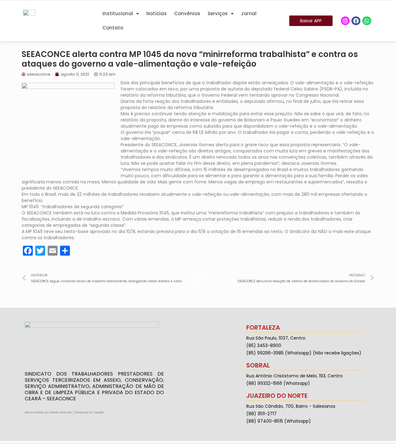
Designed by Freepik (89, 412)
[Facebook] (355, 20)
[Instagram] (345, 20)
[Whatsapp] (366, 20)
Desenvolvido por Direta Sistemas (48, 412)
